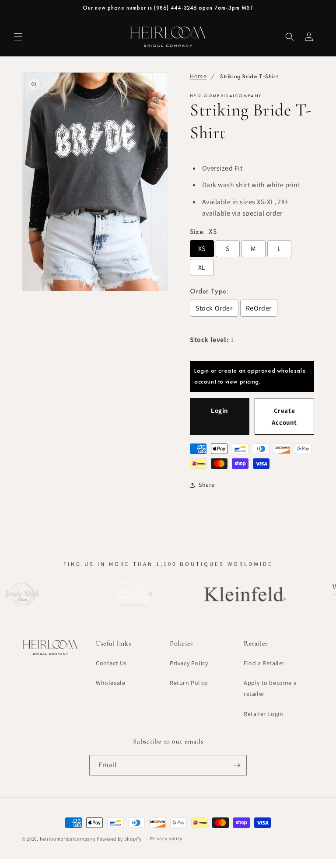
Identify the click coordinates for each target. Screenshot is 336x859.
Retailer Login (263, 714)
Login (219, 410)
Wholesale (110, 683)
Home (198, 76)
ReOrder (259, 308)
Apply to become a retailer (270, 688)
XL (202, 267)
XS (202, 248)
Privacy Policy (189, 663)
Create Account (284, 416)
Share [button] (207, 485)
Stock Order (214, 308)
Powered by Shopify (119, 839)
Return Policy (189, 683)
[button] (18, 36)
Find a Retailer (264, 663)
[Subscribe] (236, 765)
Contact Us (111, 663)
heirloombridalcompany (68, 839)
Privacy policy (166, 838)
